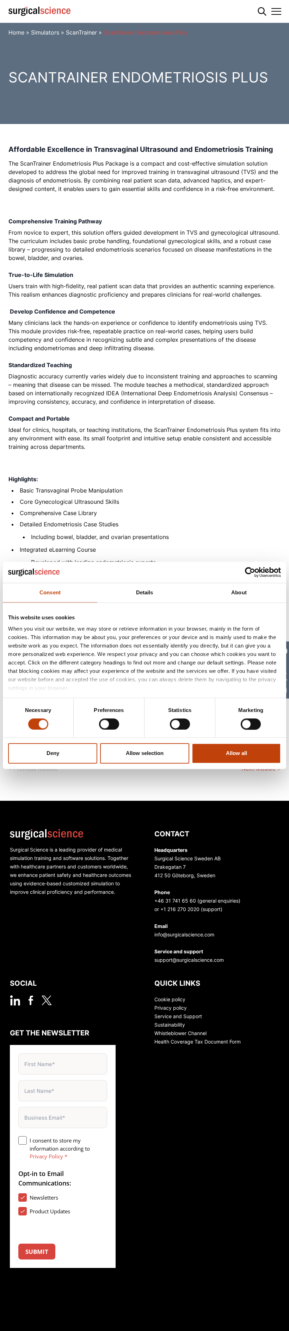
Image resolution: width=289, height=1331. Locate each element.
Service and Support (178, 1016)
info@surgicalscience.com (184, 934)
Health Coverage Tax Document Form (197, 1042)
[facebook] (31, 1000)
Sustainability (169, 1025)
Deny (53, 753)
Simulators (45, 32)
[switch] (109, 724)
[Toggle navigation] (276, 11)
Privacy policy (170, 1008)
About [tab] (239, 592)
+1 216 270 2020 (179, 909)
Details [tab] (144, 592)
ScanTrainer (81, 32)
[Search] (262, 11)
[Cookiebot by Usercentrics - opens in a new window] (250, 572)
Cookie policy (169, 999)
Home (16, 32)
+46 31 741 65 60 (175, 901)
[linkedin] (15, 1000)
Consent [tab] (50, 592)
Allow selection (145, 753)
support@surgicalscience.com (189, 960)
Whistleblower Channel (180, 1033)
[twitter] (47, 1000)
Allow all (236, 753)
